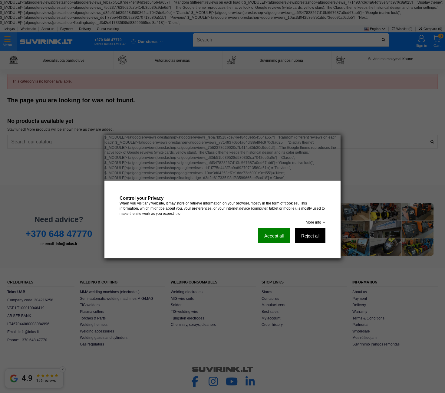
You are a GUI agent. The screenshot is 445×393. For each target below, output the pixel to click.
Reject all (310, 235)
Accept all (274, 235)
